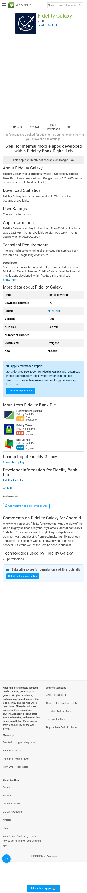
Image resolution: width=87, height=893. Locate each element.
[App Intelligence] (6, 858)
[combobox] (63, 5)
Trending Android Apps (58, 711)
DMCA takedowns (13, 811)
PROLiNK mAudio (12, 750)
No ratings (54, 310)
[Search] (80, 5)
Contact (7, 787)
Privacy (7, 795)
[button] (43, 496)
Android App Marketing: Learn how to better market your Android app (22, 841)
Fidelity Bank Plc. (40, 405)
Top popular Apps (55, 719)
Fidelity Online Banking (29, 411)
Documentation (11, 803)
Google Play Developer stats (61, 703)
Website (8, 488)
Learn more (13, 384)
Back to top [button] (78, 860)
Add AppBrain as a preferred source (27, 505)
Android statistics (56, 694)
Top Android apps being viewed (20, 742)
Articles (7, 819)
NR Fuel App (23, 439)
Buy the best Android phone (61, 727)
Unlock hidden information (22, 576)
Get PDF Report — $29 (21, 390)
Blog (5, 828)
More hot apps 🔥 (43, 888)
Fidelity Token (24, 425)
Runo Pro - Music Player (16, 758)
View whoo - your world (15, 766)
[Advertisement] (43, 78)
